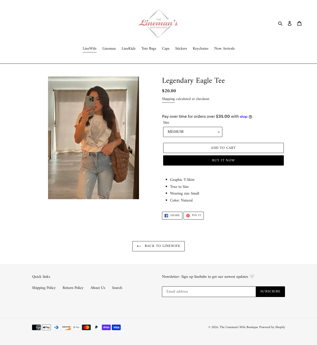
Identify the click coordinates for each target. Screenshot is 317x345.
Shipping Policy (44, 287)
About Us (98, 287)
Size (166, 123)
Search (117, 287)
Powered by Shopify (272, 327)
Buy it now (223, 160)
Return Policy (73, 287)
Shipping (168, 99)
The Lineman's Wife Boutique (239, 327)
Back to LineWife (162, 246)
